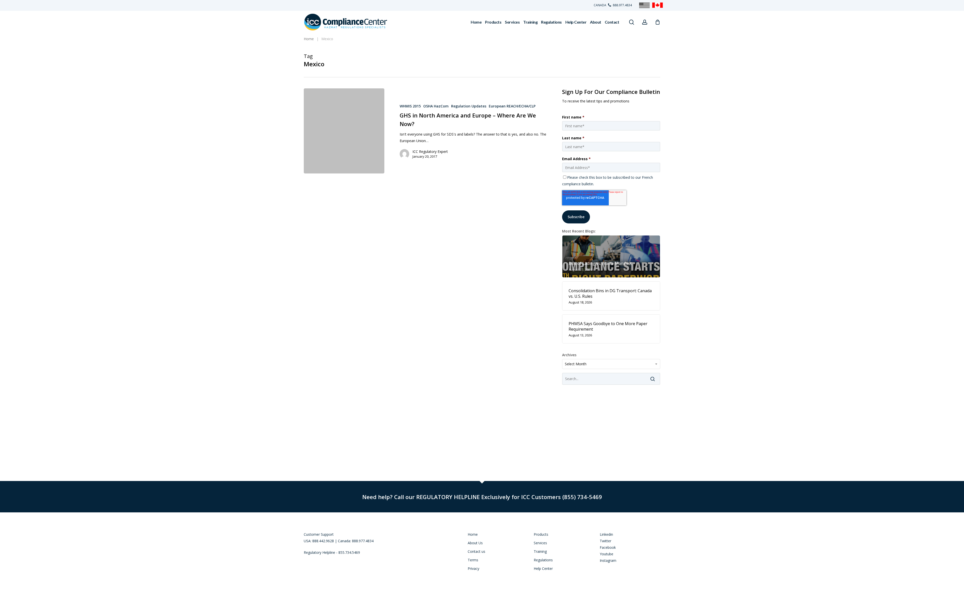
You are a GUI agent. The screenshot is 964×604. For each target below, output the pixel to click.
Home (473, 534)
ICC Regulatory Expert (430, 151)
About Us (475, 542)
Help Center (543, 568)
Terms (473, 560)
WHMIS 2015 (410, 106)
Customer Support (319, 534)
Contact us (476, 551)
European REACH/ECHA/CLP (512, 106)
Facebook (608, 547)
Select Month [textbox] (575, 363)
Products (541, 534)
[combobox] (611, 364)
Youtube (606, 554)
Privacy (473, 568)
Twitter (605, 540)
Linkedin (606, 534)
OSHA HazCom (436, 106)
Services (540, 542)
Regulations (543, 560)
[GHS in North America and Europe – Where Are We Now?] (344, 130)
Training (540, 551)
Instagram (608, 560)
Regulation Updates (468, 106)
